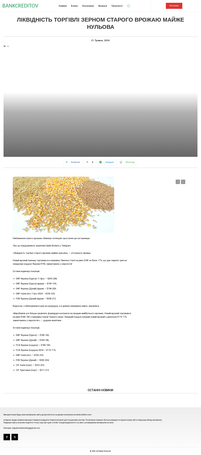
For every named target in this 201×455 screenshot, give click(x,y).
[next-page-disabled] (183, 182)
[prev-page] (178, 182)
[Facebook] (7, 437)
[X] (14, 437)
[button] (128, 6)
